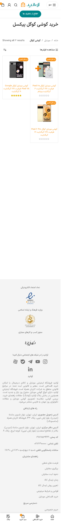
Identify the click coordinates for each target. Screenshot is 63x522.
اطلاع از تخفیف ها (30, 13)
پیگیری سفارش (51, 468)
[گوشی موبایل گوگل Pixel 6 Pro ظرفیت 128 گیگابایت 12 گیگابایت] (44, 113)
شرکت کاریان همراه (33, 389)
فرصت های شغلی (50, 463)
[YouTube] (37, 361)
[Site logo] (32, 5)
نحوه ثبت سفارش (50, 474)
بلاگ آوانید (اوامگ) (32, 395)
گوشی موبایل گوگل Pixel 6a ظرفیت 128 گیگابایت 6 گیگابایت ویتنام (44, 88)
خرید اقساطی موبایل (48, 496)
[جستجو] (15, 5)
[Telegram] (30, 361)
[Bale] (23, 361)
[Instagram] (45, 361)
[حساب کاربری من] (9, 5)
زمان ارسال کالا (51, 480)
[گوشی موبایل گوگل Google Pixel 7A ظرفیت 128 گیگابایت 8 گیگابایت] (16, 70)
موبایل (47, 40)
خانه (56, 40)
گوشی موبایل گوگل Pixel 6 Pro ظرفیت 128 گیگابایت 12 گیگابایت (44, 132)
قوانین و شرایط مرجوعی (47, 491)
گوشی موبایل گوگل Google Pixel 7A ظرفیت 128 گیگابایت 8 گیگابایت (16, 88)
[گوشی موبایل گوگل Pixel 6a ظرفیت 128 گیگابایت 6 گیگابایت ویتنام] (44, 70)
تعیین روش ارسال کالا (48, 485)
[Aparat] (15, 361)
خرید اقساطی (51, 386)
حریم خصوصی (51, 509)
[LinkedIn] (30, 369)
